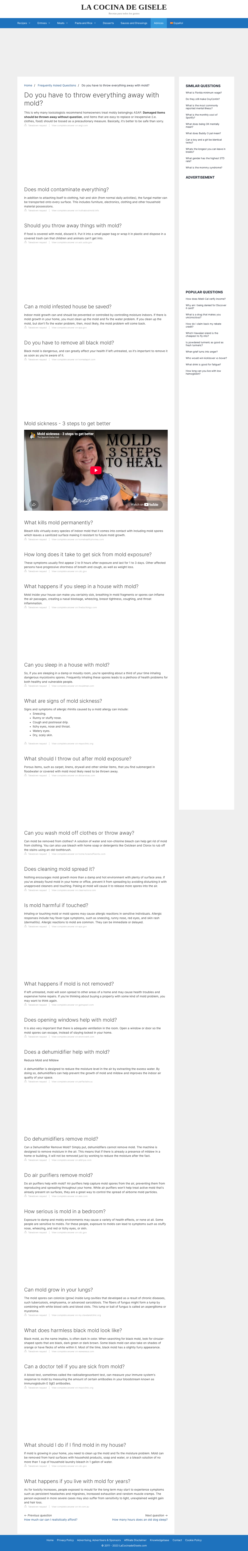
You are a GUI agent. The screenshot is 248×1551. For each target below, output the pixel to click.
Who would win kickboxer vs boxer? (206, 358)
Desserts (108, 23)
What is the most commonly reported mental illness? (202, 107)
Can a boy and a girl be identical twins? (204, 141)
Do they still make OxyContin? (203, 99)
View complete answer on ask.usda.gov (72, 242)
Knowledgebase (159, 1540)
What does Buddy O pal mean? (203, 133)
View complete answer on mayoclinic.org (72, 743)
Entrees (42, 23)
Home (28, 85)
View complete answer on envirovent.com (73, 1036)
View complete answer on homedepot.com (73, 359)
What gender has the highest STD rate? (205, 160)
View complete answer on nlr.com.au (70, 1506)
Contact (177, 1540)
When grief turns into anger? (202, 351)
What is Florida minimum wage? (204, 92)
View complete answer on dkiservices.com (73, 775)
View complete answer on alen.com (70, 1196)
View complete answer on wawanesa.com (73, 1351)
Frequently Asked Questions (57, 85)
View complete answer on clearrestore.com (74, 890)
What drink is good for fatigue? (203, 364)
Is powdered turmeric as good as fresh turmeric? (205, 344)
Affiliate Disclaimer (135, 1540)
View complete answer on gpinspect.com (73, 1005)
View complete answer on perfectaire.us (72, 1081)
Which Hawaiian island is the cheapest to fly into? (202, 334)
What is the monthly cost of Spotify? (201, 116)
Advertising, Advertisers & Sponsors (99, 1540)
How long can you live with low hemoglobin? (203, 372)
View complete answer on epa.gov (69, 327)
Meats (60, 23)
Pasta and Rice (83, 23)
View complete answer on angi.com (70, 125)
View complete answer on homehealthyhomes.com (78, 539)
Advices (158, 23)
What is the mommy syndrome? (204, 167)
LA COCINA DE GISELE (124, 7)
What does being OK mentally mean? (202, 125)
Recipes (22, 23)
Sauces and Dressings (134, 23)
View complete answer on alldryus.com (71, 1160)
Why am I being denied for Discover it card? (206, 306)
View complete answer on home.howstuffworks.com (78, 854)
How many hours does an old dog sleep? (140, 1519)
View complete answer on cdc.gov (69, 571)
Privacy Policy (65, 1540)
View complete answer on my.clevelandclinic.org (76, 1315)
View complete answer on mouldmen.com (73, 686)
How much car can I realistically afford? (50, 1519)
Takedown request (37, 125)
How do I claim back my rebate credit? (203, 325)
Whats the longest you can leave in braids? (205, 150)
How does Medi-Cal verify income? (206, 298)
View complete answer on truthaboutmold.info (75, 210)
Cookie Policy (193, 1540)
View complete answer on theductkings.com (74, 607)
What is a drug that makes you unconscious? (203, 316)
